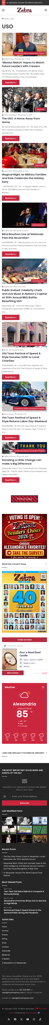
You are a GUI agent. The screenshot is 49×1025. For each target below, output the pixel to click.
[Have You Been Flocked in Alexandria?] (9, 830)
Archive (5, 931)
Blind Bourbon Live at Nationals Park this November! (22, 236)
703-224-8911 (24, 990)
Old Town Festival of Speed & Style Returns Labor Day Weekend (24, 419)
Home (6, 19)
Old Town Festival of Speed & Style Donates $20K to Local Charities (21, 357)
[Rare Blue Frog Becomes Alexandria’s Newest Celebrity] (40, 830)
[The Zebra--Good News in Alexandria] (24, 10)
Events (5, 935)
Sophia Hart (8, 231)
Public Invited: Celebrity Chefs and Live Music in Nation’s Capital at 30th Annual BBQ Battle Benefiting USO (24, 295)
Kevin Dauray (9, 414)
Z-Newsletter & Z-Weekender (14, 963)
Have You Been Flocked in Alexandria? (22, 3)
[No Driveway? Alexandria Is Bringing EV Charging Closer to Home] (40, 839)
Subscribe (6, 951)
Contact (5, 947)
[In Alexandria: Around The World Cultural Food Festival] (24, 830)
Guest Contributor (10, 115)
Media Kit (6, 955)
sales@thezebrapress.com (13, 992)
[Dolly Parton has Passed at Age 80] (9, 839)
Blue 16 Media (32, 1013)
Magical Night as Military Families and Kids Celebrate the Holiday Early (24, 178)
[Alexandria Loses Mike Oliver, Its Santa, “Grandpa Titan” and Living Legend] (9, 821)
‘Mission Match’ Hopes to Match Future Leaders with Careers (23, 64)
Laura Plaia (8, 171)
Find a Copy (24, 498)
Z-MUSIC (6, 959)
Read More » (10, 82)
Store (4, 943)
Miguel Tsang (9, 59)
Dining (4, 939)
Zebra (6, 350)
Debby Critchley (10, 456)
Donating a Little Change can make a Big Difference (21, 461)
